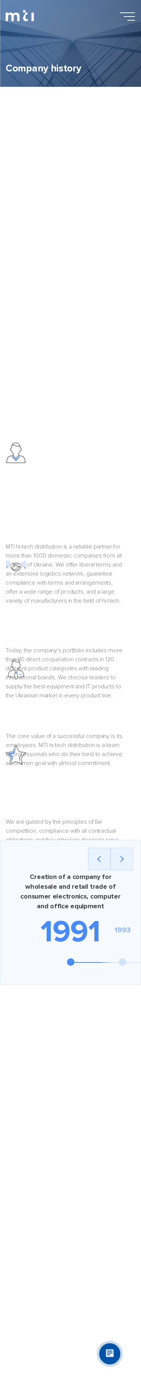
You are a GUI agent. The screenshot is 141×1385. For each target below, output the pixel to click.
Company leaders (28, 1027)
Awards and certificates (21, 1072)
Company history (27, 1048)
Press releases (25, 1144)
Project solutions (92, 1048)
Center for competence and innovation (92, 1214)
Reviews (16, 1184)
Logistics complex (94, 1164)
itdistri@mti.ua (24, 1260)
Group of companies (32, 1117)
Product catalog (91, 1027)
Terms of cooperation (98, 1144)
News (13, 1164)
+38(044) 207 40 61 (32, 1271)
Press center (22, 1205)
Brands (79, 1068)
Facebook (18, 1249)
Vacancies (19, 1097)
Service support (91, 1184)
